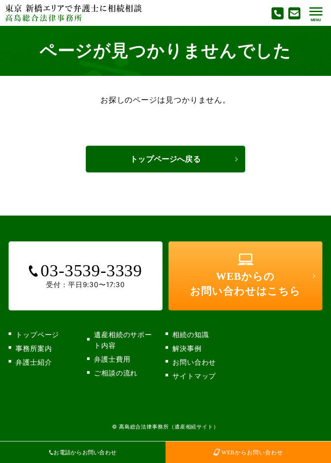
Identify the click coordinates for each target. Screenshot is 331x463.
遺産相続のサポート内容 (123, 340)
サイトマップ (194, 376)
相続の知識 (190, 334)
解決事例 (187, 348)
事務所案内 (34, 348)
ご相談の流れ (115, 373)
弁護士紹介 (34, 362)
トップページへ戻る (165, 159)
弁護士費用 (112, 359)
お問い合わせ (194, 362)
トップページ (37, 334)
